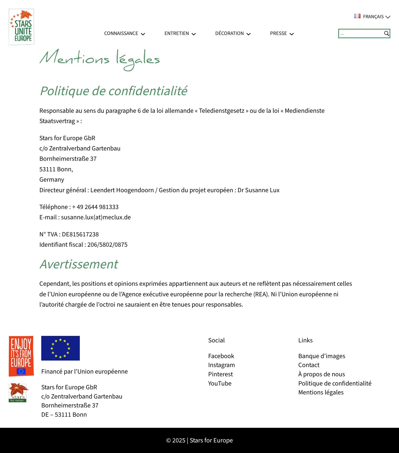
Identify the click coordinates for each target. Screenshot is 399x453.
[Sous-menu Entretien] (193, 33)
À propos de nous (321, 374)
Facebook (221, 356)
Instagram (221, 365)
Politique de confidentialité (335, 383)
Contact (308, 365)
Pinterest (220, 374)
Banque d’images (321, 356)
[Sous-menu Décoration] (248, 33)
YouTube (220, 383)
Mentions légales (321, 392)
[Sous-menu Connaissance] (142, 33)
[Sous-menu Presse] (291, 33)
